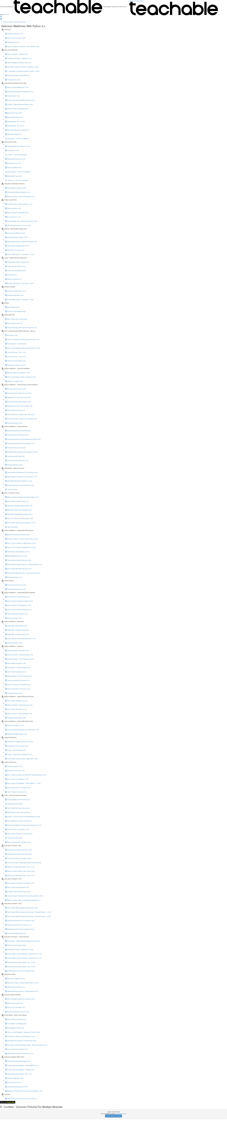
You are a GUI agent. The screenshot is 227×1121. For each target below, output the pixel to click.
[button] (1, 17)
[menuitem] (1, 19)
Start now (6, 14)
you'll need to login (120, 1113)
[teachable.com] (58, 6)
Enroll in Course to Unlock (113, 1116)
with (136, 1)
